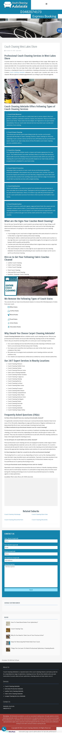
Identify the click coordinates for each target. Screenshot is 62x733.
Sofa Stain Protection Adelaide (14, 688)
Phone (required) (9, 551)
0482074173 (32, 12)
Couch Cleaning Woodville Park (13, 519)
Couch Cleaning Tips (17, 628)
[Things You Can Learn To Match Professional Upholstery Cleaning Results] (8, 650)
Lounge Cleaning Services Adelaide (15, 696)
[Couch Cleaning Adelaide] (15, 4)
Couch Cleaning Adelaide (12, 686)
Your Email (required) (11, 545)
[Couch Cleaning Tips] (8, 630)
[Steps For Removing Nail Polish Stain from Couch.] (8, 643)
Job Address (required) (11, 557)
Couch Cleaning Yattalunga (12, 514)
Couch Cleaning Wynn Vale (40, 514)
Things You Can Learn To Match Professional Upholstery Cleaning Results (32, 648)
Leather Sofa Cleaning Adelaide (14, 691)
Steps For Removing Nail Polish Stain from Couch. (25, 641)
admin (19, 50)
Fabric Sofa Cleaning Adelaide (14, 693)
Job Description (9, 564)
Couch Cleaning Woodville (39, 519)
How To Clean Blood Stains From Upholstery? (24, 622)
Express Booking (44, 16)
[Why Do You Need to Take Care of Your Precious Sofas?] (8, 637)
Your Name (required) (11, 538)
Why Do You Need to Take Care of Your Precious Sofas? (27, 635)
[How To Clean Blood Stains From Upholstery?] (8, 624)
